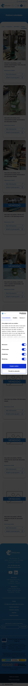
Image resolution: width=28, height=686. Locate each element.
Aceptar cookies (14, 366)
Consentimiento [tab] (6, 317)
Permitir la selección (14, 371)
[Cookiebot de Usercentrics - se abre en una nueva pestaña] (19, 314)
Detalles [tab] (15, 317)
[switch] (24, 349)
